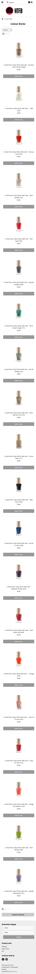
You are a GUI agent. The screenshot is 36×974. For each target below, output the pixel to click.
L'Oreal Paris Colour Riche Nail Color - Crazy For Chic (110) (18, 762)
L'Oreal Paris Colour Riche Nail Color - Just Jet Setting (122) (18, 370)
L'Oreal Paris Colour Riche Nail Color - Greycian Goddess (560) (19, 283)
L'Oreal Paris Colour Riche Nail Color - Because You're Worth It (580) (19, 66)
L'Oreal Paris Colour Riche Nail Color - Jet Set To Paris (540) (18, 544)
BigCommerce (13, 971)
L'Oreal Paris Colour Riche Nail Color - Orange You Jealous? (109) (19, 805)
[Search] (7, 2)
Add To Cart (19, 76)
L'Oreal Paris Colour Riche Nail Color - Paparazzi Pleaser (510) (18, 588)
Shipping (4, 946)
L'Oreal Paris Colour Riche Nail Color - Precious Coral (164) (19, 153)
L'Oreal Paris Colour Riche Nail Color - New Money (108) (19, 849)
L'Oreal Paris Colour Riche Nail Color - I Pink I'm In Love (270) (18, 718)
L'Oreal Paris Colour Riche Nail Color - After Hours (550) (19, 501)
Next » (8, 909)
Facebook (3, 959)
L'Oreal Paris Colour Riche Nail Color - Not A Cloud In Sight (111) (18, 327)
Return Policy (5, 949)
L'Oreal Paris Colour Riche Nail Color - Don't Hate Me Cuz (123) (18, 414)
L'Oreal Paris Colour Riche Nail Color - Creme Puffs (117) (18, 457)
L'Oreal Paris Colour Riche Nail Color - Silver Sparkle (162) (19, 196)
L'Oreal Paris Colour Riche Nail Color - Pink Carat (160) (18, 240)
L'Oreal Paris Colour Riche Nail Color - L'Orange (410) (18, 675)
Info (3, 951)
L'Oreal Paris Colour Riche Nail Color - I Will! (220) (19, 109)
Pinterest (6, 959)
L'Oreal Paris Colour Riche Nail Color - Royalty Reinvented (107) (19, 892)
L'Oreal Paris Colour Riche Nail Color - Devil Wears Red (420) (19, 631)
